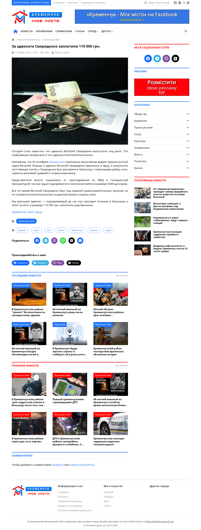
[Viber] (54, 240)
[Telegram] (46, 240)
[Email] (80, 240)
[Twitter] (71, 240)
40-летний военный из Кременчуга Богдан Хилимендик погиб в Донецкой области (26, 351)
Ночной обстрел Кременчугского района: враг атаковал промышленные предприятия (108, 312)
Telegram (109, 496)
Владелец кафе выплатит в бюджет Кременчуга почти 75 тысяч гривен (170, 249)
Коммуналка (161, 147)
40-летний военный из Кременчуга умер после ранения (68, 312)
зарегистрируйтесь (82, 464)
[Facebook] (37, 240)
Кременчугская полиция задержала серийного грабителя (167, 234)
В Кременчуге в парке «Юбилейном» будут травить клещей (170, 220)
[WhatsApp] (63, 240)
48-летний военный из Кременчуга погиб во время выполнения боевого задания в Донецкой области (110, 402)
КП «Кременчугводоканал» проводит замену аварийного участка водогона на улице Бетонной (170, 193)
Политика (161, 161)
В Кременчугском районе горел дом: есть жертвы (27, 440)
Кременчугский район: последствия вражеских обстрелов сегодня (108, 351)
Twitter (107, 505)
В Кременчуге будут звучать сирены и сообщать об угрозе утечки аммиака (69, 351)
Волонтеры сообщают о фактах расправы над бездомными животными (168, 206)
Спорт (161, 134)
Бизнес (161, 168)
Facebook (108, 492)
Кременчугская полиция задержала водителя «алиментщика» (108, 441)
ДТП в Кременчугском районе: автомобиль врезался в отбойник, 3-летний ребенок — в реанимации (67, 441)
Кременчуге (57, 162)
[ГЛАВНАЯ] (15, 31)
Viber (106, 501)
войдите (58, 464)
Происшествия (26, 221)
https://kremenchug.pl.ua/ (160, 521)
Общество (59, 324)
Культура (161, 141)
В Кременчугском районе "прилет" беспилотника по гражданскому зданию (28, 312)
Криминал (161, 121)
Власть (161, 154)
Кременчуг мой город (27, 212)
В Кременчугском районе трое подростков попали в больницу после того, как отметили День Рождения (28, 402)
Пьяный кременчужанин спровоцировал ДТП (68, 401)
